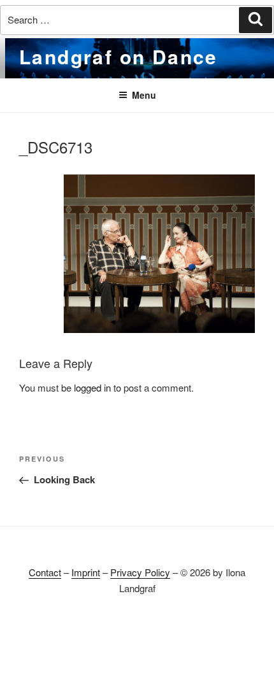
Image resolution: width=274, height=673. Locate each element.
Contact (45, 572)
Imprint (85, 572)
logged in (92, 387)
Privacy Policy (140, 572)
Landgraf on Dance (118, 56)
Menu (144, 95)
